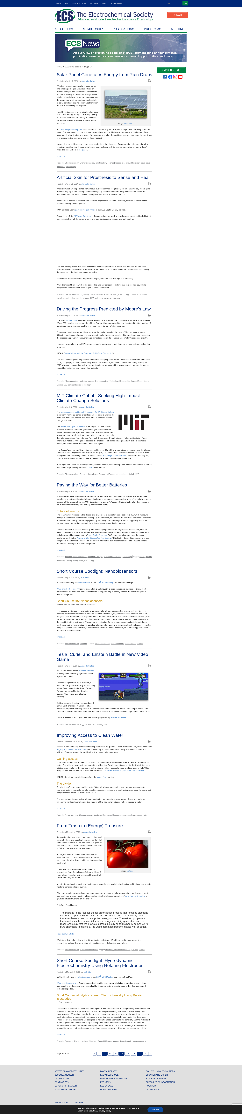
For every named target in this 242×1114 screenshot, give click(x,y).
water (145, 815)
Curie (88, 724)
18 (128, 1054)
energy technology (86, 560)
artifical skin (142, 294)
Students (94, 3)
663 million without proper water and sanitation (123, 771)
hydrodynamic (126, 1041)
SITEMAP (79, 1102)
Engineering (84, 294)
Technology (124, 294)
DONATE (178, 15)
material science (82, 298)
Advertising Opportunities (69, 1071)
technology (86, 385)
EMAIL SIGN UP (171, 70)
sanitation (130, 815)
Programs (152, 29)
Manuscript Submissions (113, 1078)
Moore (146, 381)
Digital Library (117, 3)
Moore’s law (71, 320)
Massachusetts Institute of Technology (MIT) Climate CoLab (87, 412)
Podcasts (151, 1086)
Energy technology (87, 163)
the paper (83, 150)
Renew (75, 3)
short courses (84, 582)
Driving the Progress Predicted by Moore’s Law (104, 308)
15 (110, 1054)
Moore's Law (62, 385)
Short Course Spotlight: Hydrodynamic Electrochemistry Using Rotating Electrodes (100, 963)
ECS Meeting (107, 582)
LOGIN (58, 3)
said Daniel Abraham (98, 535)
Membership (93, 29)
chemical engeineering (66, 298)
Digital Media (153, 1089)
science (138, 815)
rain (123, 163)
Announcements (71, 815)
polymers (99, 298)
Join (66, 3)
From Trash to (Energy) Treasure (90, 825)
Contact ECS (61, 1082)
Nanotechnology (112, 294)
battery (142, 557)
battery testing (72, 560)
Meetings (178, 29)
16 (116, 1054)
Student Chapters (156, 1078)
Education (69, 1041)
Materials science (97, 294)
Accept (155, 1109)
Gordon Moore (136, 381)
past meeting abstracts (85, 210)
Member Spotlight (95, 557)
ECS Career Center (65, 1089)
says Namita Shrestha (135, 896)
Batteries (68, 557)
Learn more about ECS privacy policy (94, 1111)
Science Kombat (86, 671)
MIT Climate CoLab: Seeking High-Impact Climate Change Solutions (98, 398)
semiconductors (74, 385)
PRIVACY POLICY (63, 1102)
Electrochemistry (72, 163)
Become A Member (64, 1075)
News (104, 3)
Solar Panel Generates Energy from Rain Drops (104, 74)
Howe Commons (108, 1089)
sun (146, 1041)
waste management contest (73, 427)
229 (98, 582)
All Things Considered (83, 216)
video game (102, 724)
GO (185, 3)
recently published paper (71, 129)
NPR (92, 298)
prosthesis (108, 298)
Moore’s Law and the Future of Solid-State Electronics (88, 353)
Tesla (94, 724)
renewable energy (133, 163)
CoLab (89, 467)
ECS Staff (85, 577)
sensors (116, 298)
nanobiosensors (117, 644)
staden (140, 644)
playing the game (118, 718)
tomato (142, 950)
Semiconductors (101, 381)
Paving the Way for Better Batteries (92, 484)
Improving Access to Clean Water (90, 735)
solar (143, 163)
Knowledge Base (109, 1075)
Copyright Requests (66, 1086)
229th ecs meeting (102, 644)
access (122, 815)
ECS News (105, 1082)
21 (145, 1054)
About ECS (64, 29)
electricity (109, 950)
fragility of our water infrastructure (72, 749)
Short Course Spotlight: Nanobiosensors (97, 571)
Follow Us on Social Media (160, 1071)
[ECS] (104, 16)
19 (133, 1054)
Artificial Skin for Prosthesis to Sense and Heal (103, 177)
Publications (123, 29)
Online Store (62, 1078)
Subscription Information (160, 1082)
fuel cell (135, 950)
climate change (122, 474)
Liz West (130, 871)
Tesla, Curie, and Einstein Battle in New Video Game (102, 657)
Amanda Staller (88, 81)
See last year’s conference (114, 455)
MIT (137, 474)
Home (59, 67)
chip (128, 381)
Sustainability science (105, 163)
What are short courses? (68, 589)
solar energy (71, 167)
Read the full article (65, 934)
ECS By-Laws (106, 1086)
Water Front (102, 777)
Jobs (84, 3)
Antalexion (128, 124)
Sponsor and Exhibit (157, 1075)
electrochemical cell (122, 950)
